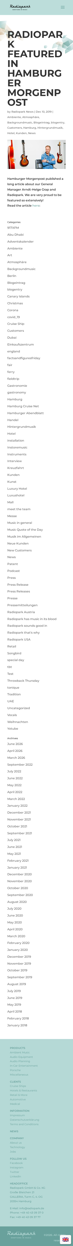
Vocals (12, 715)
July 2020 (14, 908)
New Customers (19, 550)
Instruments (16, 454)
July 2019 (14, 991)
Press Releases (18, 591)
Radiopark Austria (21, 612)
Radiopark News (22, 111)
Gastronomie (17, 385)
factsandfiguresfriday (23, 358)
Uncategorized (18, 708)
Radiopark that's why (23, 632)
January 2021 (17, 867)
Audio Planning (20, 1061)
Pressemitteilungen (22, 605)
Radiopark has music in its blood (32, 619)
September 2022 (20, 764)
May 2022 (14, 785)
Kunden (21, 133)
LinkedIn (15, 1176)
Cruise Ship (15, 324)
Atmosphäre (30, 117)
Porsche (15, 1070)
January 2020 (17, 950)
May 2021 (14, 854)
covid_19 (13, 317)
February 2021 (18, 860)
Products (17, 1048)
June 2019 (14, 998)
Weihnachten (17, 722)
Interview (14, 461)
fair (9, 365)
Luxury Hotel (17, 488)
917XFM (13, 228)
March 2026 (16, 757)
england (13, 351)
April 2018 (14, 1011)
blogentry (57, 122)
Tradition (14, 694)
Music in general (19, 523)
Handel (12, 420)
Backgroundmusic (19, 122)
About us (16, 1142)
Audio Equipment (21, 1057)
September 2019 (19, 977)
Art (9, 255)
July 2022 (14, 771)
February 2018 (18, 1018)
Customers (14, 127)
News (32, 133)
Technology (17, 1147)
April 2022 (14, 792)
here (35, 205)
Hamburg (29, 127)
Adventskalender (20, 241)
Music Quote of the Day (25, 529)
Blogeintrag (42, 122)
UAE (10, 701)
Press (11, 578)
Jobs (13, 1151)
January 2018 (17, 1025)
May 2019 (14, 1004)
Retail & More (18, 1095)
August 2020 (17, 902)
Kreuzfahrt (15, 468)
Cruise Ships (18, 1086)
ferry (11, 372)
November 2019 (19, 963)
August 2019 (16, 984)
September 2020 (20, 895)
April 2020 (15, 929)
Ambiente (14, 117)
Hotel (11, 133)
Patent (12, 564)
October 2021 (17, 826)
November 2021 (19, 819)
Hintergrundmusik (50, 127)
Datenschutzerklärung (24, 1119)
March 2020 (16, 936)
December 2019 (19, 956)
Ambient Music (20, 1052)
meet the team (19, 509)
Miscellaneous (19, 1074)
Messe (12, 516)
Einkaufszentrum (20, 344)
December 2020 (19, 874)
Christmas (15, 303)
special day (15, 660)
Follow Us (18, 1158)
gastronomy (16, 392)
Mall (10, 502)
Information (19, 1110)
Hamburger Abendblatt (25, 413)
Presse (12, 598)
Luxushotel (15, 495)
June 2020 (15, 915)
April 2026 (14, 751)
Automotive (18, 1099)
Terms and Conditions (24, 1124)
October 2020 (17, 888)
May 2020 (14, 922)
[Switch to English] (65, 1239)
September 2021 (19, 833)
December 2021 (19, 812)
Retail (11, 646)
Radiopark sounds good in (27, 625)
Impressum (17, 1115)
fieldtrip (13, 379)
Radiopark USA (19, 639)
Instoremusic (17, 447)
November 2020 (19, 881)
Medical (15, 1104)
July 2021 (14, 840)
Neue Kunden (18, 543)
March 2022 (16, 799)
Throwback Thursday (23, 680)
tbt (9, 667)
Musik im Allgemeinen (24, 536)
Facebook (16, 1163)
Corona (12, 310)
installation (15, 440)
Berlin (11, 276)
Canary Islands (18, 296)
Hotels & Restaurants (23, 1090)
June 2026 (15, 744)
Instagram (16, 1167)
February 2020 (18, 943)
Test (10, 674)
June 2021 (14, 847)
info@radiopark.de (31, 1208)
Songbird (14, 653)
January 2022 (17, 805)
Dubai (11, 337)
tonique (13, 687)
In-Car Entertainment (24, 1065)
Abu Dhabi (15, 234)
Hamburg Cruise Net (23, 406)
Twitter (14, 1172)
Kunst (11, 482)
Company (17, 1138)
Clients (15, 1081)
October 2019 (17, 970)
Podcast (13, 571)
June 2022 (15, 778)
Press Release (17, 584)
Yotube (12, 728)
